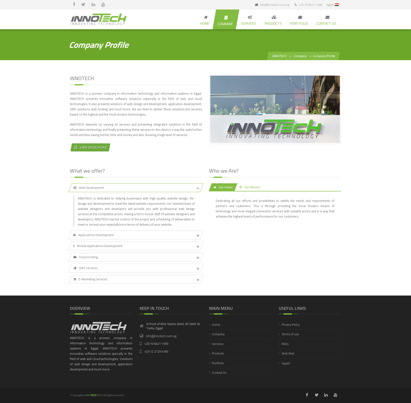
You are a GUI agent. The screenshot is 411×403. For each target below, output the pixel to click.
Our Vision (226, 187)
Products (218, 353)
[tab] (136, 187)
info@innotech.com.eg (161, 336)
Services (217, 344)
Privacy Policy (291, 324)
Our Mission (252, 187)
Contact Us (219, 372)
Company (218, 334)
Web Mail (288, 353)
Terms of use (290, 334)
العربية (286, 363)
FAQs (285, 344)
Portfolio (218, 363)
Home (216, 324)
